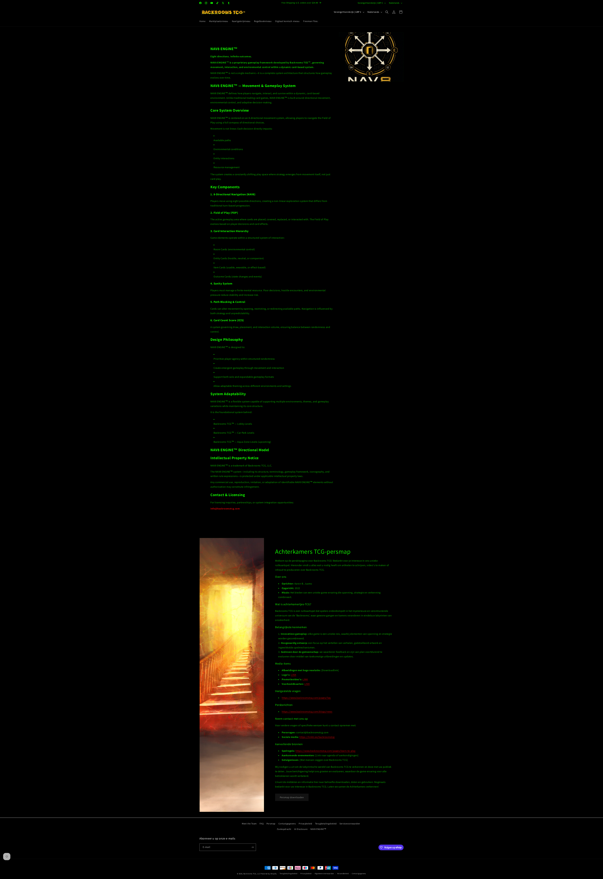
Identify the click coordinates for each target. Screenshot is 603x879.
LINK (293, 674)
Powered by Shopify (269, 874)
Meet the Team (249, 823)
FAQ (261, 823)
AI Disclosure (301, 829)
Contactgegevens (287, 823)
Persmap (270, 823)
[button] (386, 12)
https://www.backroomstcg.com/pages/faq (306, 697)
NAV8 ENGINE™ (318, 829)
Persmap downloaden (292, 797)
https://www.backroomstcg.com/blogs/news (307, 711)
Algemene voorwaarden (324, 873)
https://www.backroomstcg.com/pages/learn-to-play (326, 750)
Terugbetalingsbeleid (326, 823)
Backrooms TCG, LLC (251, 874)
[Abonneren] (252, 847)
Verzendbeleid (343, 873)
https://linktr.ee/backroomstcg (317, 737)
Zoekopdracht (284, 829)
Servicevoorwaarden (350, 823)
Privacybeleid (305, 823)
